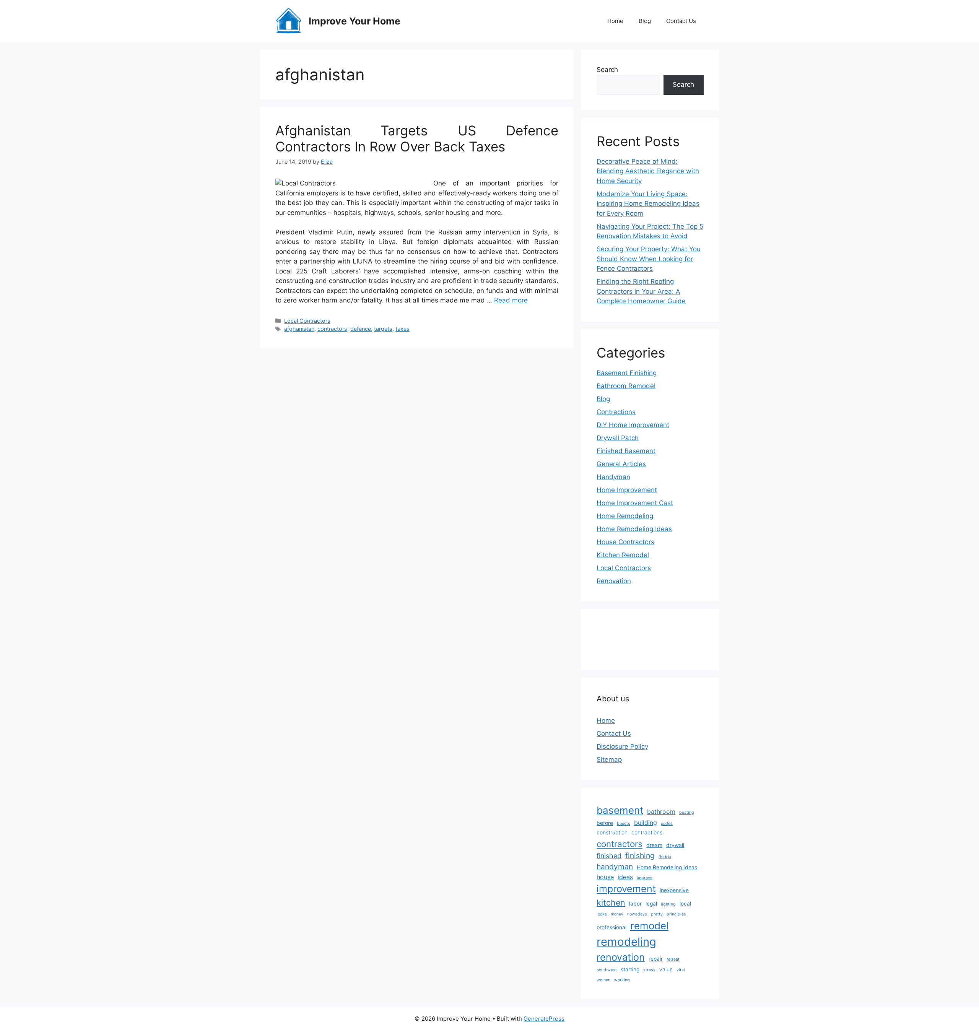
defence (360, 328)
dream (654, 845)
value (666, 969)
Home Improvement (627, 490)
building (645, 822)
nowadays (637, 914)
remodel (649, 926)
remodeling (626, 941)
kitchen (611, 902)
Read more (511, 300)
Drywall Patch (618, 438)
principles (676, 914)
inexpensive (674, 890)
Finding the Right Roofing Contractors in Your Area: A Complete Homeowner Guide (641, 291)
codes (667, 823)
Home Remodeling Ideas (634, 529)
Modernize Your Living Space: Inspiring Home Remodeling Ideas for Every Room (648, 203)
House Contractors (625, 542)
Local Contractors (307, 320)
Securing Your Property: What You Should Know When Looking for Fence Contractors (649, 258)
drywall (675, 845)
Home (615, 20)
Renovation (614, 581)
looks (602, 914)
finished (609, 856)
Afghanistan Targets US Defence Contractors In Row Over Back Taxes (416, 138)
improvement (626, 888)
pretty (657, 914)
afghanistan (299, 328)
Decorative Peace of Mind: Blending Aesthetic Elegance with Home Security (648, 171)
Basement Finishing (627, 373)
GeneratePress (544, 1018)
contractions (646, 832)
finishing (640, 855)
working (622, 979)
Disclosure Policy (622, 746)
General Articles (621, 464)
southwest (607, 970)
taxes (402, 328)
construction (612, 832)
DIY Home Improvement (633, 425)
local (685, 904)
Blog (645, 20)
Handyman (613, 477)
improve (644, 877)
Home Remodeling (625, 516)
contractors (332, 328)
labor (635, 904)
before (605, 823)
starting (630, 969)
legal (651, 904)
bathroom (661, 811)
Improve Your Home (354, 21)
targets (383, 328)
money (617, 914)
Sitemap (609, 759)
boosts (623, 823)
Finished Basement (626, 451)
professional (611, 927)
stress (649, 970)
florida (665, 856)
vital (681, 970)
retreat (673, 959)
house (605, 877)
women (603, 979)
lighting (668, 904)
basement (620, 810)
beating (686, 812)
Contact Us (681, 20)
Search (607, 69)
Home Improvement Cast (635, 503)
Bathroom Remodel (626, 386)
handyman (615, 866)
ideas (625, 877)
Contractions (616, 412)
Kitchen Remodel (623, 555)
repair (656, 959)
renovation (621, 957)
